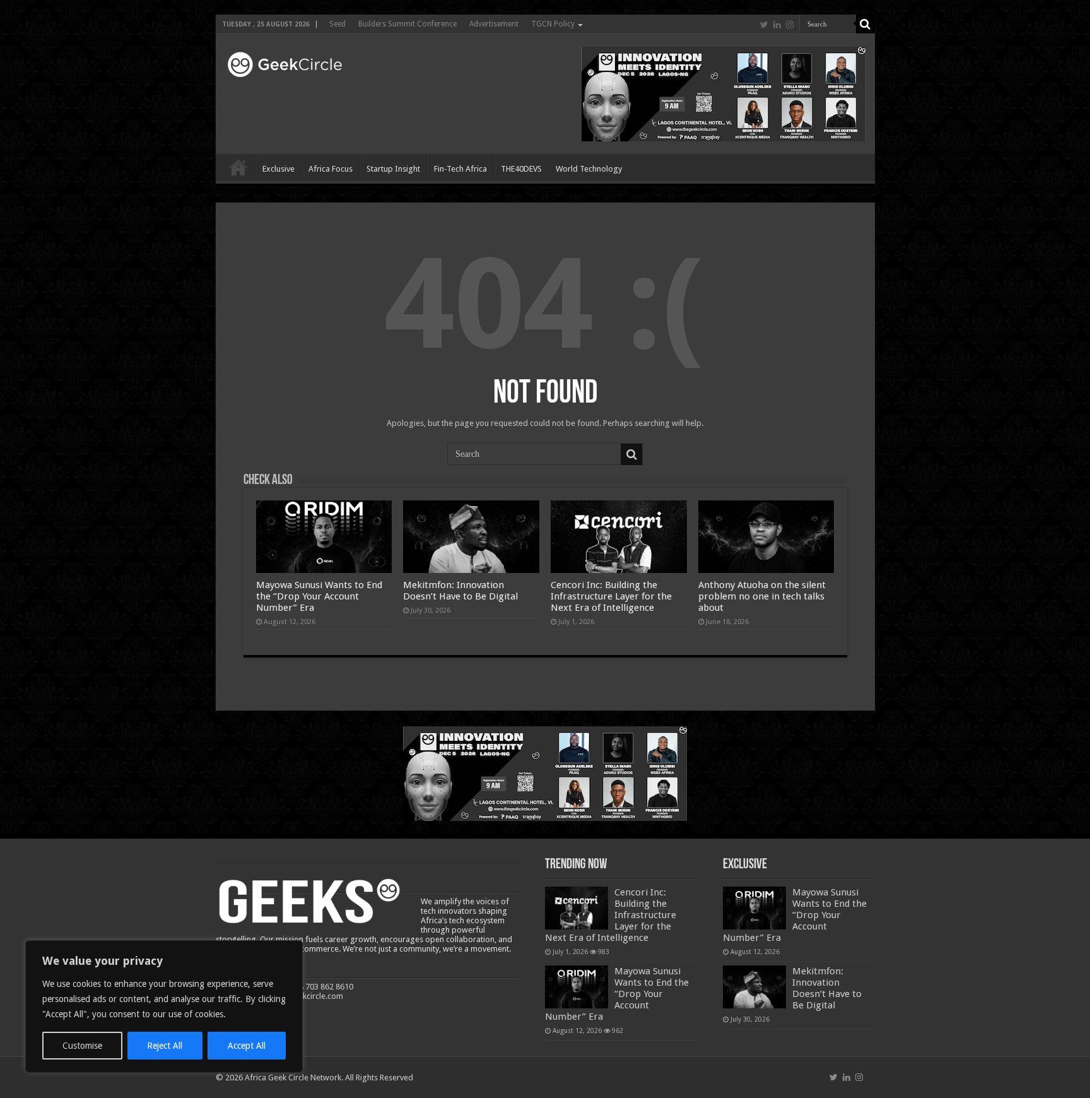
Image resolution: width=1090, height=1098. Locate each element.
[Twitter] (764, 24)
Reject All (164, 1046)
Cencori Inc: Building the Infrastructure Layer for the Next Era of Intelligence (611, 596)
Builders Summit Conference (407, 24)
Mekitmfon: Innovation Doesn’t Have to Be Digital (460, 590)
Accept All (247, 1046)
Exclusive (278, 169)
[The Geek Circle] (284, 62)
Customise (82, 1046)
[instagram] (790, 24)
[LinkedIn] (777, 24)
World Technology (589, 169)
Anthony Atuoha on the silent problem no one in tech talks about (762, 596)
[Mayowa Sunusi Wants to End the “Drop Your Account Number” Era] (576, 986)
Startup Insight (393, 169)
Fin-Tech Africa (460, 169)
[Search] (865, 24)
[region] (164, 1006)
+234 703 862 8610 (319, 986)
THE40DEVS (521, 169)
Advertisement (494, 24)
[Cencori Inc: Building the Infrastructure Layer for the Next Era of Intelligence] (576, 908)
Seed (337, 24)
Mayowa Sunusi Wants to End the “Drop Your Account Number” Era (319, 596)
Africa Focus (330, 169)
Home (238, 167)
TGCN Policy (553, 24)
